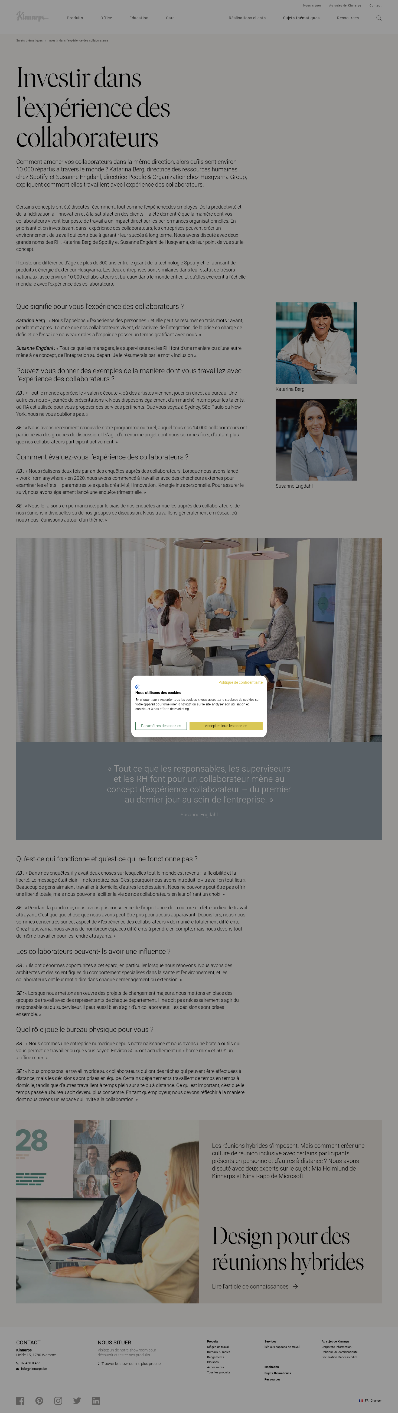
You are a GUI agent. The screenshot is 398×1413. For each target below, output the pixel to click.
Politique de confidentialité (240, 682)
